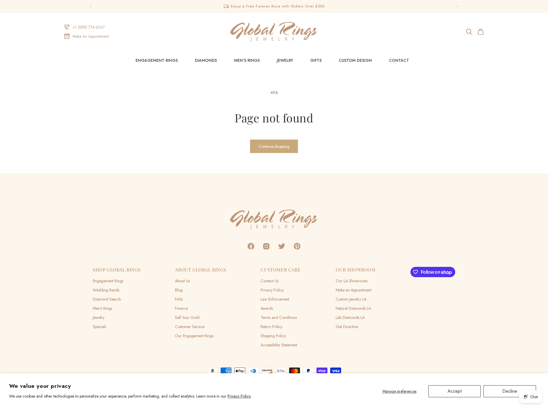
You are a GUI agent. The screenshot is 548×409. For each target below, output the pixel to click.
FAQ (179, 299)
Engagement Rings (157, 60)
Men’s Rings (102, 308)
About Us (182, 281)
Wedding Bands (106, 290)
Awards (267, 308)
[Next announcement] (457, 6)
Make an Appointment (353, 290)
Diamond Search (107, 299)
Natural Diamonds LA (353, 308)
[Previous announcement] (90, 6)
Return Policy (271, 326)
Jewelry (285, 60)
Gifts (316, 60)
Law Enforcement (275, 299)
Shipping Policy (273, 336)
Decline (509, 391)
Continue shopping (274, 146)
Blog (179, 290)
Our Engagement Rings (194, 336)
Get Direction (347, 326)
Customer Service (189, 326)
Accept (455, 391)
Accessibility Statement (279, 345)
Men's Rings (247, 60)
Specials (99, 326)
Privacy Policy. (239, 396)
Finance (181, 308)
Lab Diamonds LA (350, 317)
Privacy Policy (272, 290)
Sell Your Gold (187, 317)
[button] (469, 31)
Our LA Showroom (352, 281)
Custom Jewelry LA (351, 299)
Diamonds (206, 60)
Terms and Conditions (279, 317)
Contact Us (270, 281)
